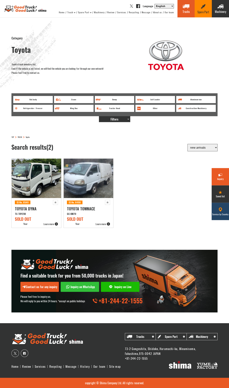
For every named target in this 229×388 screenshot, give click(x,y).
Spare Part (83, 12)
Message (146, 12)
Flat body (33, 99)
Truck (70, 12)
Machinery (99, 12)
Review (110, 12)
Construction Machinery (196, 108)
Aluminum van (196, 99)
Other (155, 108)
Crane (73, 99)
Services (121, 12)
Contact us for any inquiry (41, 287)
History (85, 366)
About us (157, 12)
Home (62, 12)
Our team (169, 12)
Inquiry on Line (122, 287)
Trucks (140, 336)
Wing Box (73, 108)
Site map (115, 366)
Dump (114, 99)
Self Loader (155, 99)
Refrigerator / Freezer (33, 108)
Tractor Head (114, 108)
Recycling (134, 12)
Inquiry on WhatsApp (82, 287)
